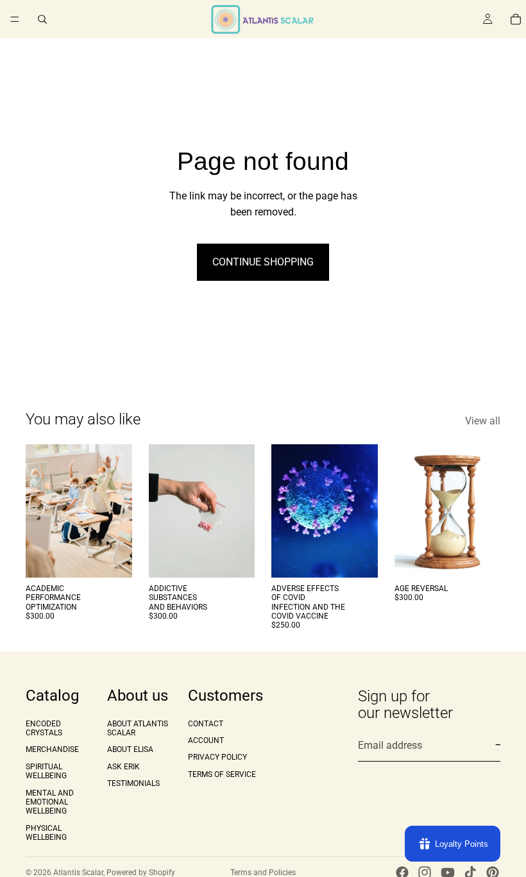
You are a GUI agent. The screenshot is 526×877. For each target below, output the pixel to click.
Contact (205, 723)
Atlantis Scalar (78, 872)
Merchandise (52, 750)
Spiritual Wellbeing (46, 771)
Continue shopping (263, 262)
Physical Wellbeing (46, 833)
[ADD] (112, 557)
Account (206, 740)
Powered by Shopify (140, 872)
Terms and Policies (263, 872)
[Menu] (15, 19)
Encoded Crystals (44, 728)
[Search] (42, 19)
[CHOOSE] (480, 557)
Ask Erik (123, 766)
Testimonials (133, 784)
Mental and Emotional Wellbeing (50, 802)
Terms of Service (222, 774)
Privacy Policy (217, 757)
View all (482, 421)
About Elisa (130, 750)
